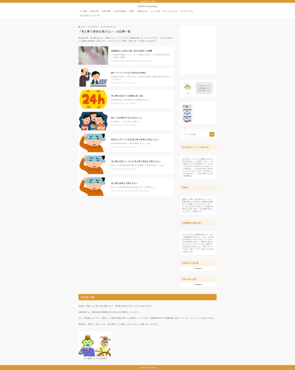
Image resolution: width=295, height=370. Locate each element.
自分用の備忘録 (93, 27)
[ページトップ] (290, 365)
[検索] (211, 134)
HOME (83, 27)
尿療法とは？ (198, 211)
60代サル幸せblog (147, 6)
